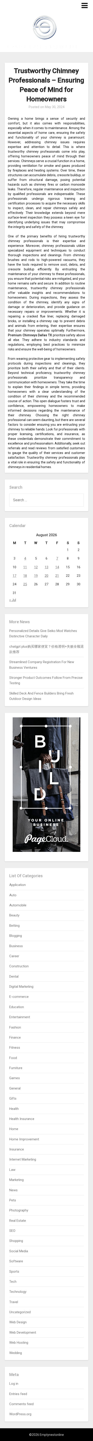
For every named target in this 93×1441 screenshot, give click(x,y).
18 (25, 576)
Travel (13, 1302)
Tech (12, 1282)
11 (25, 567)
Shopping (16, 1241)
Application (17, 885)
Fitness (14, 1048)
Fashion (15, 1027)
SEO (12, 1231)
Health (14, 1109)
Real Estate (17, 1221)
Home (13, 1129)
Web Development (22, 1332)
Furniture (15, 1068)
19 (36, 576)
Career (14, 956)
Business (16, 946)
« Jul (12, 600)
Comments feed (21, 1404)
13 (46, 567)
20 (46, 576)
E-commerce (19, 997)
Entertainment (19, 1017)
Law (12, 1170)
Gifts (12, 1098)
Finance (15, 1037)
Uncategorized (20, 1312)
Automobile (17, 905)
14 (57, 567)
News (13, 1190)
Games (14, 1078)
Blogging (15, 936)
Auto (12, 895)
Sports (14, 1272)
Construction (19, 966)
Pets (12, 1200)
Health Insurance (21, 1119)
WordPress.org (20, 1414)
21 (57, 576)
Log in (13, 1384)
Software (16, 1261)
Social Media (18, 1251)
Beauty (14, 915)
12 (36, 567)
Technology (17, 1292)
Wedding (15, 1353)
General (15, 1088)
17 (14, 576)
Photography (18, 1210)
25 (25, 584)
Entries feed (18, 1394)
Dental (14, 976)
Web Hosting (18, 1343)
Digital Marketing (21, 987)
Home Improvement (24, 1139)
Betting (14, 926)
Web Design (18, 1322)
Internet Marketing (22, 1159)
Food (13, 1058)
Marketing (16, 1180)
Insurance (16, 1149)
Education (16, 1007)
